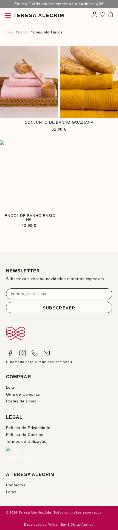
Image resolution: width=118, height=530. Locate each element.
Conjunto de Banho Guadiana (59, 122)
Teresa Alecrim (38, 15)
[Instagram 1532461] (22, 353)
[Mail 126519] (46, 353)
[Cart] (110, 14)
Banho (24, 32)
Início (10, 32)
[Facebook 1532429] (10, 353)
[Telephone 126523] (34, 353)
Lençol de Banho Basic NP (28, 217)
